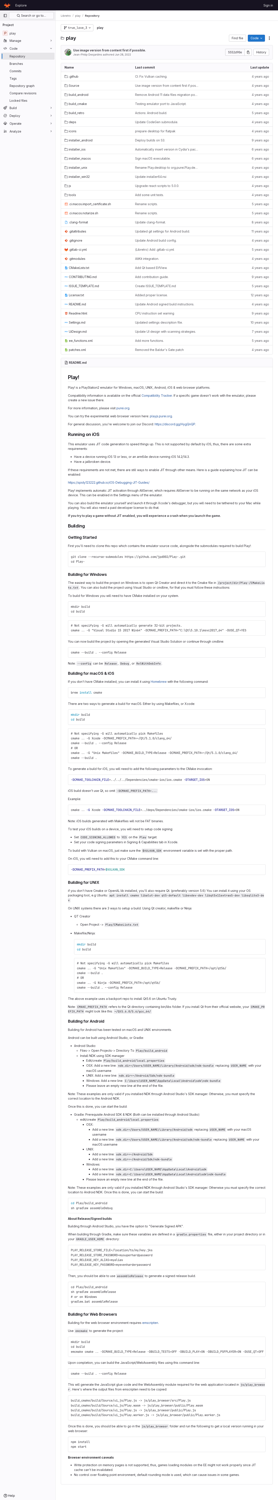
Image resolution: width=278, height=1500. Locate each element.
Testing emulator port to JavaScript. (160, 104)
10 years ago (260, 322)
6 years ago (260, 149)
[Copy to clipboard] (260, 556)
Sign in (268, 5)
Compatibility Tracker (157, 395)
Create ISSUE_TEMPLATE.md (155, 286)
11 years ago (260, 231)
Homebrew (159, 681)
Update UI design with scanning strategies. (165, 331)
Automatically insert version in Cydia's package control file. (167, 149)
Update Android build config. (156, 240)
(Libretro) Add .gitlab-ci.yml (154, 249)
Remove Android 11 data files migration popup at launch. (167, 95)
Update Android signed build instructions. (164, 304)
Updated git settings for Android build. (162, 231)
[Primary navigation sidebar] (5, 15)
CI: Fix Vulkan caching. (151, 76)
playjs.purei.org (161, 416)
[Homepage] (7, 5)
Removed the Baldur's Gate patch (159, 350)
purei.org (122, 408)
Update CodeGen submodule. (156, 122)
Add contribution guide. (152, 277)
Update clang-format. (150, 222)
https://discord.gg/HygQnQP (175, 424)
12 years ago (260, 295)
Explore (21, 5)
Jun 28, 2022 (123, 54)
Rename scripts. (146, 204)
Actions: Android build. (151, 113)
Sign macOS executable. (152, 158)
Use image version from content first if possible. (109, 50)
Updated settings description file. (159, 322)
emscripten (150, 1323)
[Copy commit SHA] (248, 52)
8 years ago (260, 222)
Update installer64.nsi (150, 176)
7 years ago (260, 331)
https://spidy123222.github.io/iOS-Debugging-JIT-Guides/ (108, 482)
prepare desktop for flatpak (155, 131)
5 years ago (260, 113)
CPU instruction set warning (154, 313)
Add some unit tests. (149, 195)
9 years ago (260, 140)
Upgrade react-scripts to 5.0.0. (157, 186)
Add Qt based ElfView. (151, 268)
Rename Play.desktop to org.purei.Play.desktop (167, 167)
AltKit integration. (147, 258)
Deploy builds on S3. (150, 140)
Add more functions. (149, 340)
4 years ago (260, 76)
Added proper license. (151, 295)
